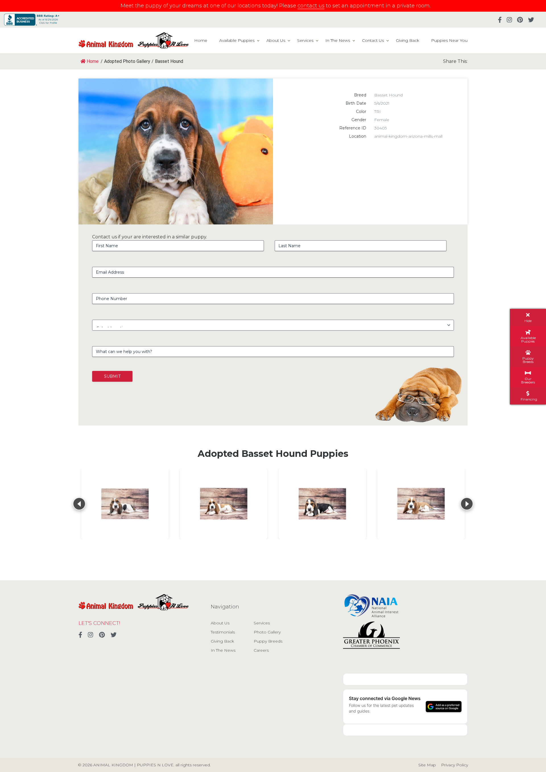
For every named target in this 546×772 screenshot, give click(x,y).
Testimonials (223, 632)
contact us (310, 6)
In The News (337, 40)
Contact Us (373, 40)
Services (305, 40)
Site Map (427, 764)
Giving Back (407, 40)
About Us (275, 40)
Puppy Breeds (268, 641)
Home (200, 40)
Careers (261, 650)
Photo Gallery (267, 632)
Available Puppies (237, 40)
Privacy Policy (454, 764)
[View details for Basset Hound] (125, 503)
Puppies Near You (449, 40)
